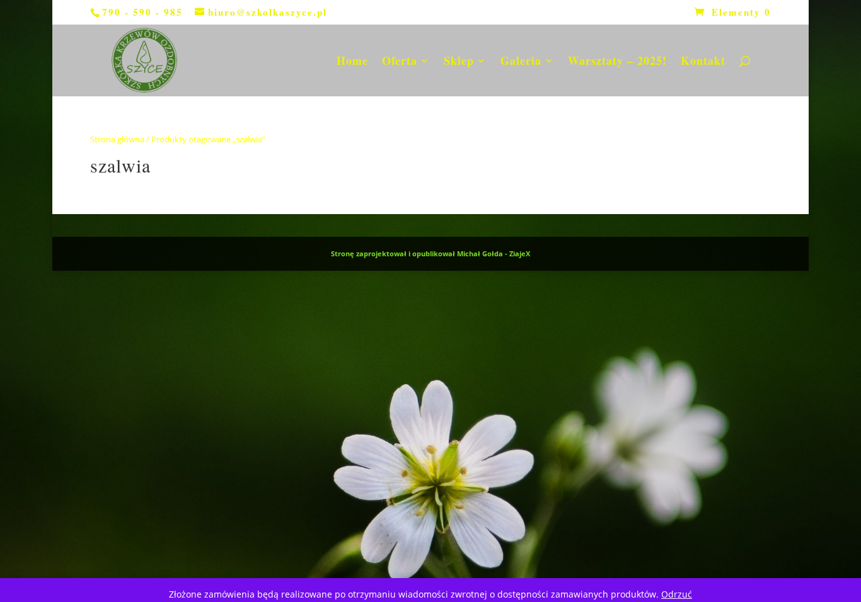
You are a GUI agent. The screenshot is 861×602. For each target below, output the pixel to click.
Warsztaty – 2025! (617, 62)
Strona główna (117, 139)
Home (352, 62)
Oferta (399, 62)
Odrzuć (676, 594)
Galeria (520, 62)
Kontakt (703, 62)
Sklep (459, 62)
